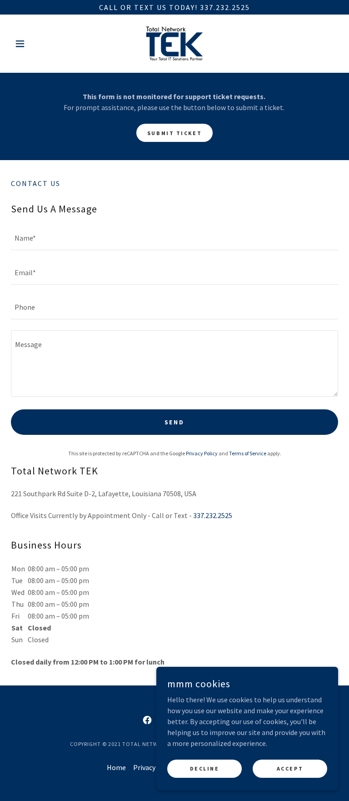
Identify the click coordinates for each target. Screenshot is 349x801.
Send (175, 422)
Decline (204, 768)
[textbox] (174, 238)
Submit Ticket (174, 133)
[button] (35, 44)
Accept (290, 768)
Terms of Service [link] (247, 453)
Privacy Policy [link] (202, 453)
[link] (174, 43)
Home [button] (116, 767)
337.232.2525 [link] (212, 515)
